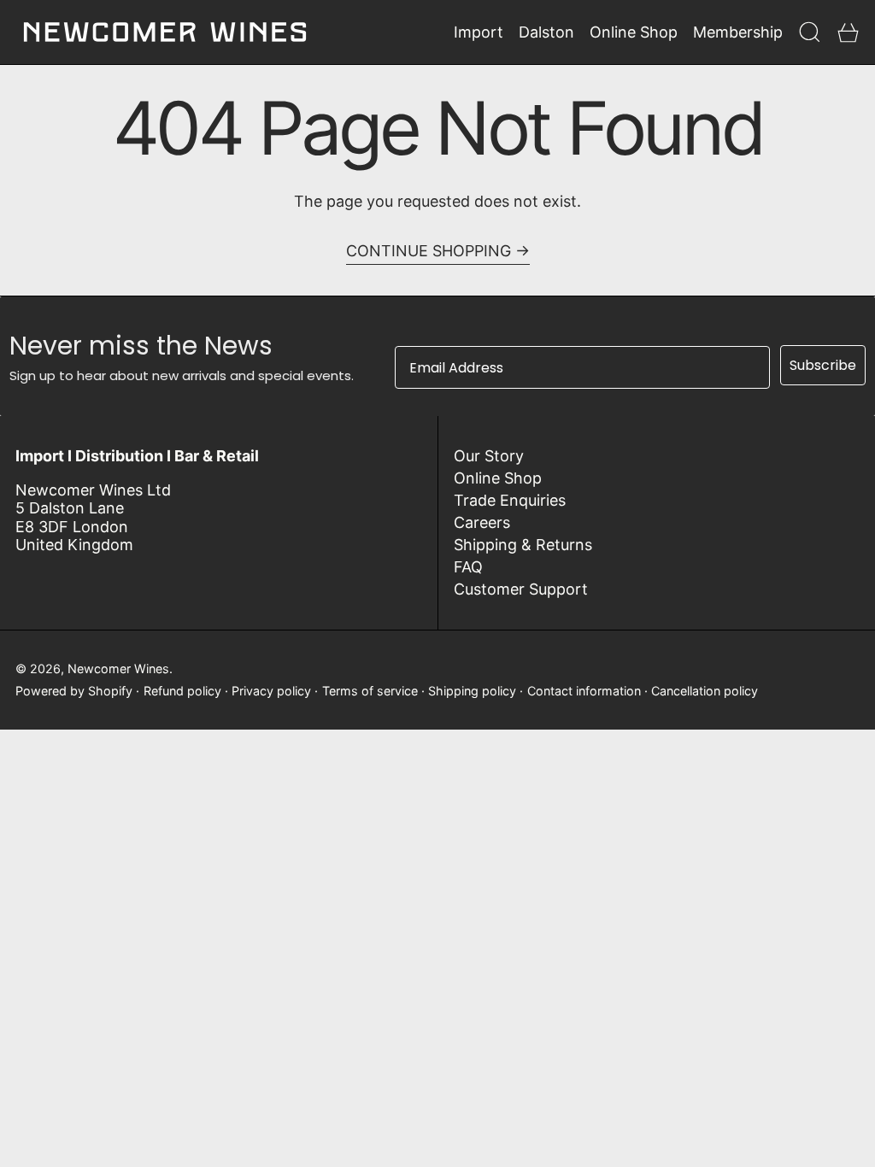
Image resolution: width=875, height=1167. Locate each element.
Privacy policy (271, 690)
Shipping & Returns (523, 545)
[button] (809, 32)
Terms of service (370, 690)
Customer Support (521, 589)
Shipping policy (472, 690)
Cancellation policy (704, 690)
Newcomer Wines (118, 668)
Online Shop (498, 478)
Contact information (584, 690)
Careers (482, 522)
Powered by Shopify (73, 690)
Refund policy (182, 690)
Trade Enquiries (510, 500)
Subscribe (823, 365)
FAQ (468, 567)
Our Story (489, 456)
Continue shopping (428, 251)
